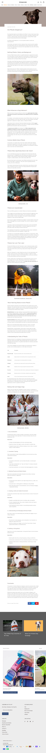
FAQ (25, 706)
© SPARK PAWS (5, 743)
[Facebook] (24, 721)
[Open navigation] (2, 2)
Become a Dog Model (6, 724)
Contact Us (4, 728)
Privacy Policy (4, 732)
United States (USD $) (7, 740)
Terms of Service (5, 734)
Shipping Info (26, 708)
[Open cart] (43, 2)
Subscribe (5, 713)
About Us (4, 726)
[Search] (41, 2)
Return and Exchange (28, 710)
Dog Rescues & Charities (6, 722)
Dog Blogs (4, 730)
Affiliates (26, 714)
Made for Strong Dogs (10, 692)
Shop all (40, 648)
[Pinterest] (30, 721)
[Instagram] (27, 721)
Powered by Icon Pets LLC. (8, 744)
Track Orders (26, 712)
